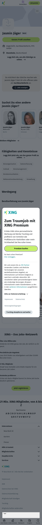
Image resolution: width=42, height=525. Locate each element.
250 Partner (25, 265)
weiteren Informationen (18, 287)
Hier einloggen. (10, 257)
